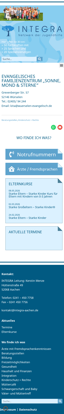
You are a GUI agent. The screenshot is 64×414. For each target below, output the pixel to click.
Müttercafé (9, 384)
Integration (9, 375)
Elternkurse (9, 332)
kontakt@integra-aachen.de (20, 310)
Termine (7, 327)
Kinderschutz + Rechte (28, 120)
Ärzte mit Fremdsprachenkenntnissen (26, 349)
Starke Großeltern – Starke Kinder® (32, 207)
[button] (61, 65)
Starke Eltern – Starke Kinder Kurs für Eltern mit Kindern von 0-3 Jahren (33, 195)
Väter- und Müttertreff (16, 393)
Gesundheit (9, 366)
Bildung (7, 357)
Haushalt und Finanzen (17, 371)
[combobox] (19, 59)
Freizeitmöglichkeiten (16, 362)
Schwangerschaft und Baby (19, 389)
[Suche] (40, 59)
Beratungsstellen (9, 120)
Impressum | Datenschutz (18, 409)
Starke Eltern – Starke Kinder (27, 218)
